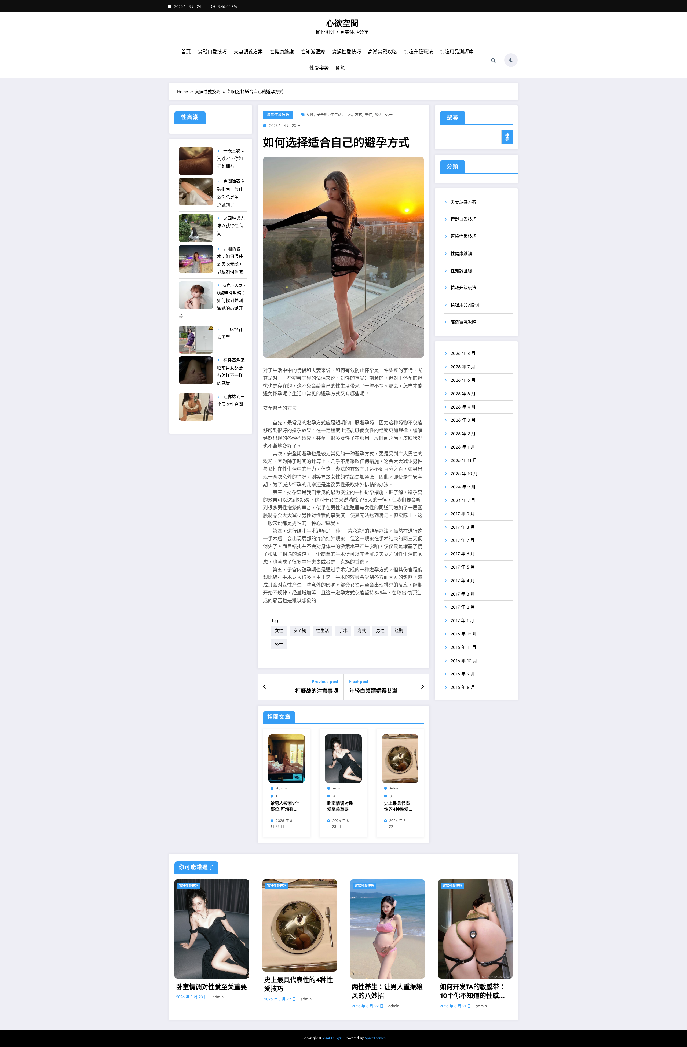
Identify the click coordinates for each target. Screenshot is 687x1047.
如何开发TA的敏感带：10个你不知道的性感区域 (473, 991)
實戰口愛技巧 (212, 51)
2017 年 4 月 (463, 581)
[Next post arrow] (422, 687)
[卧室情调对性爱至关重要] (343, 758)
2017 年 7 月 (462, 540)
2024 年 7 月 (463, 500)
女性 (310, 114)
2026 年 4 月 (463, 407)
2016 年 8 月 (463, 687)
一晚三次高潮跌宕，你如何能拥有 (231, 159)
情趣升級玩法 (418, 51)
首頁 (186, 51)
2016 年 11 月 (463, 647)
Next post (358, 681)
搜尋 (453, 118)
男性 (368, 114)
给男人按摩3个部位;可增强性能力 (285, 806)
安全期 (322, 114)
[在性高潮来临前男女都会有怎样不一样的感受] (196, 370)
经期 (378, 114)
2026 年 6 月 (463, 380)
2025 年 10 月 (464, 474)
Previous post (325, 681)
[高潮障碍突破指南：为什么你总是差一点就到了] (196, 192)
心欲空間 (342, 23)
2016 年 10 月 (464, 661)
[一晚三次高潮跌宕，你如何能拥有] (196, 161)
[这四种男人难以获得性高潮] (196, 228)
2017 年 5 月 (463, 567)
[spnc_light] (511, 60)
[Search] (493, 61)
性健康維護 (282, 51)
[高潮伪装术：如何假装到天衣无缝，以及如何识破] (196, 259)
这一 (389, 114)
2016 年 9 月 (463, 674)
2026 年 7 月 (463, 367)
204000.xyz (332, 1038)
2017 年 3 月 (463, 594)
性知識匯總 (313, 51)
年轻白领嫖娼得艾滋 (373, 691)
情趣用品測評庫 (457, 51)
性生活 (336, 114)
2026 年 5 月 (463, 394)
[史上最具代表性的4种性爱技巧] (400, 758)
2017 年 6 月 (463, 554)
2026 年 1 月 (463, 447)
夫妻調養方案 (248, 51)
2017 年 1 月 (462, 621)
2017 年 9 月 (463, 514)
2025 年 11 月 (464, 460)
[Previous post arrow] (264, 687)
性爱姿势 (319, 68)
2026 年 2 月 (463, 434)
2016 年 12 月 (464, 634)
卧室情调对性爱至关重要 (340, 806)
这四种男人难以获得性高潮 (231, 226)
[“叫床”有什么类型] (196, 340)
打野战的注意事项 (316, 691)
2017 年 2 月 (463, 607)
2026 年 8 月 (463, 353)
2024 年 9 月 (463, 487)
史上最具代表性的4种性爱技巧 (398, 806)
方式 (358, 114)
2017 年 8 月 (463, 527)
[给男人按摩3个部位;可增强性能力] (286, 758)
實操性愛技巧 (346, 51)
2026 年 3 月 (463, 420)
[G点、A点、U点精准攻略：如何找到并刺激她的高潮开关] (196, 295)
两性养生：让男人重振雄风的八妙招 (387, 991)
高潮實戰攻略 (382, 51)
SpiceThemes (375, 1038)
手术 (348, 114)
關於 (340, 68)
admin (281, 788)
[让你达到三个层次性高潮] (196, 407)
